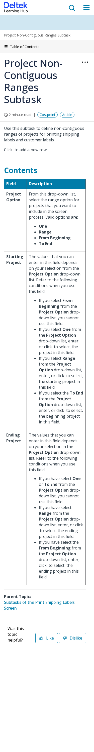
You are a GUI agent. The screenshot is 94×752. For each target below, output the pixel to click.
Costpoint (47, 114)
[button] (47, 46)
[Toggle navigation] (86, 7)
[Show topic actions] (85, 62)
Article (67, 114)
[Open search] (71, 7)
